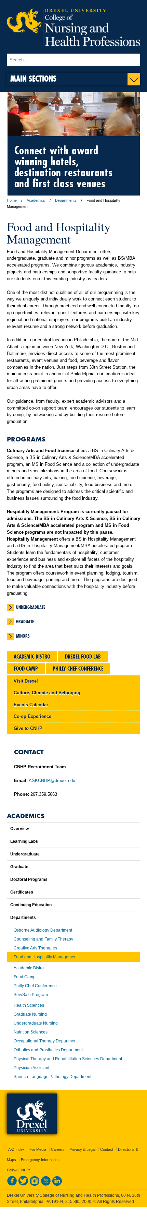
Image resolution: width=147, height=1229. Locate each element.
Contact (106, 1149)
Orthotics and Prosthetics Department (48, 1050)
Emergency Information (40, 1160)
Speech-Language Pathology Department (52, 1076)
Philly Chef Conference (78, 668)
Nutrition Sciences (31, 1032)
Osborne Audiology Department (43, 930)
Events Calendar (31, 704)
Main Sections (33, 78)
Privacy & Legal (82, 1149)
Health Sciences (29, 1005)
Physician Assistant (31, 1067)
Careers (58, 1149)
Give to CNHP (28, 728)
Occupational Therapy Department (46, 1041)
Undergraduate (30, 607)
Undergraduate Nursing (36, 1023)
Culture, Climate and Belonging (47, 692)
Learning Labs (24, 841)
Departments (66, 200)
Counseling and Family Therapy (43, 939)
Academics (36, 200)
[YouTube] (46, 1184)
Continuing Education (31, 904)
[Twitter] (23, 1184)
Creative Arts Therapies (35, 948)
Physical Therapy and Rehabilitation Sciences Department (68, 1058)
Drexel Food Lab (83, 656)
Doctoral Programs (29, 879)
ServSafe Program (31, 994)
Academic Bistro (32, 656)
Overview (19, 828)
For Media (37, 1149)
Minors (23, 636)
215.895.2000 (78, 1201)
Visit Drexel (26, 681)
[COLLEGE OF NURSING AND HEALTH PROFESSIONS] (73, 50)
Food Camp (26, 668)
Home (12, 200)
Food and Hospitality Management (46, 957)
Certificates (21, 892)
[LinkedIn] (57, 1184)
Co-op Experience (32, 716)
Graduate (25, 621)
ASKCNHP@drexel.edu (52, 780)
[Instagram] (34, 1184)
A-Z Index (16, 1149)
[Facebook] (12, 1184)
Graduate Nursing (30, 1014)
